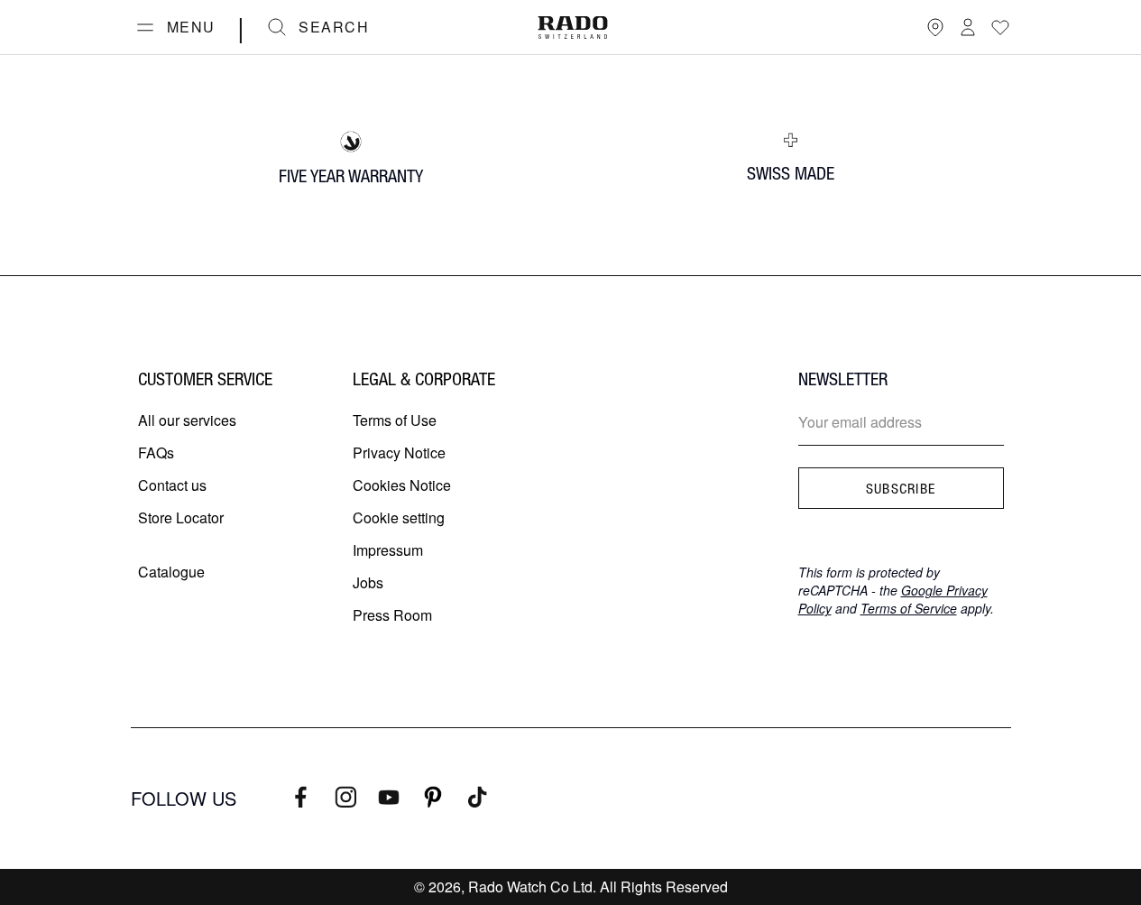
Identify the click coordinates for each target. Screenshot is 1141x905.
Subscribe (901, 488)
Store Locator (181, 517)
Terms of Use (395, 420)
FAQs (156, 452)
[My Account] (967, 27)
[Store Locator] (935, 27)
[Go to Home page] (573, 27)
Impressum (388, 550)
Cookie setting (399, 517)
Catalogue (171, 571)
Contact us (172, 485)
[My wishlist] (1000, 27)
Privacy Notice (399, 452)
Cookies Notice (402, 485)
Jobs (368, 582)
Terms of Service (908, 608)
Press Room (392, 615)
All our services (187, 420)
